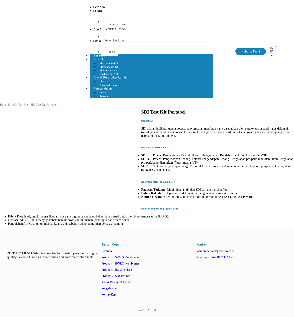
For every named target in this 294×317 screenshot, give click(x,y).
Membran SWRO (109, 63)
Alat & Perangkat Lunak (110, 77)
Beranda (5, 104)
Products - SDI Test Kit (116, 276)
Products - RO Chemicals (117, 270)
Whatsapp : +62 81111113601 (215, 257)
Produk (99, 59)
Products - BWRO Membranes (120, 263)
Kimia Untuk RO (108, 70)
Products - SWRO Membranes (120, 257)
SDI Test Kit (20, 104)
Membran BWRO (109, 67)
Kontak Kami (109, 294)
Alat (102, 81)
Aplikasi (104, 96)
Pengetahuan (103, 88)
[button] (274, 51)
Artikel (103, 92)
